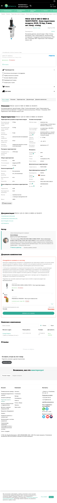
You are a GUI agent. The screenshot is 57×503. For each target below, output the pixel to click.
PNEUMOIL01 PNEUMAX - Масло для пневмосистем (24, 298)
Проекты (17, 405)
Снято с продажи (5, 431)
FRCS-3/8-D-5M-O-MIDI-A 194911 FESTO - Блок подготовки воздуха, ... (29, 285)
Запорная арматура (6, 397)
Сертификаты (18, 398)
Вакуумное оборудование (7, 411)
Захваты (3, 413)
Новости (17, 400)
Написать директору (16, 247)
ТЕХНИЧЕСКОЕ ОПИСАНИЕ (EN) (9, 218)
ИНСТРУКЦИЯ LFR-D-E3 (7, 221)
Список (44, 325)
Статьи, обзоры (18, 402)
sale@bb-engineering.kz (48, 402)
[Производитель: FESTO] (52, 55)
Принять (51, 497)
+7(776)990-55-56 (46, 399)
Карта (52, 325)
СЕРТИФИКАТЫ (5, 223)
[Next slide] (52, 304)
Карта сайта (18, 407)
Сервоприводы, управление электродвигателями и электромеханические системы (6, 426)
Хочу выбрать (44, 496)
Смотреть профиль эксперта (30, 247)
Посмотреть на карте (47, 395)
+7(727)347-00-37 (46, 397)
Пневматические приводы (7, 391)
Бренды (16, 396)
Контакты (17, 391)
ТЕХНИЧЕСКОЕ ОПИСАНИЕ (8, 216)
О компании (18, 393)
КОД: (49, 27)
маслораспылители (7, 280)
